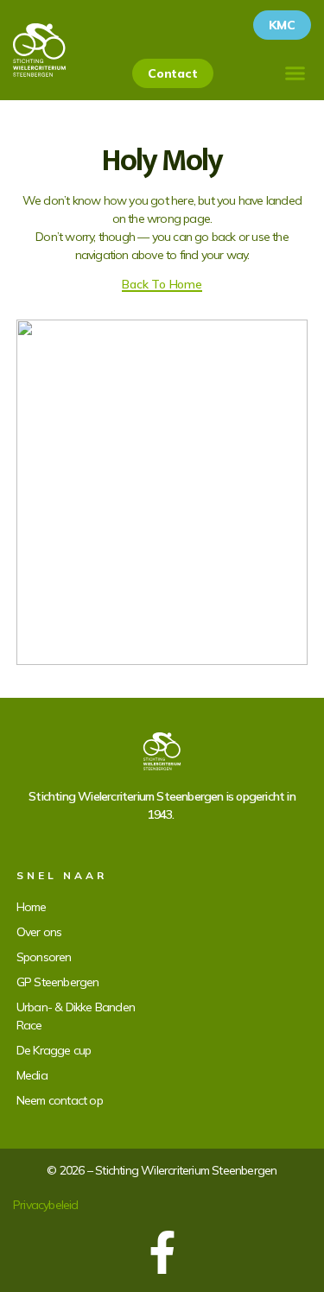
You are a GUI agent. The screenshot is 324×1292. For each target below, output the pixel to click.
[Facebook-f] (162, 1252)
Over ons (39, 932)
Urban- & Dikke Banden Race (75, 1016)
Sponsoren (44, 957)
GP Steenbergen (57, 982)
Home (31, 907)
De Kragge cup (54, 1050)
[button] (295, 73)
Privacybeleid (46, 1205)
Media (32, 1075)
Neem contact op (59, 1100)
